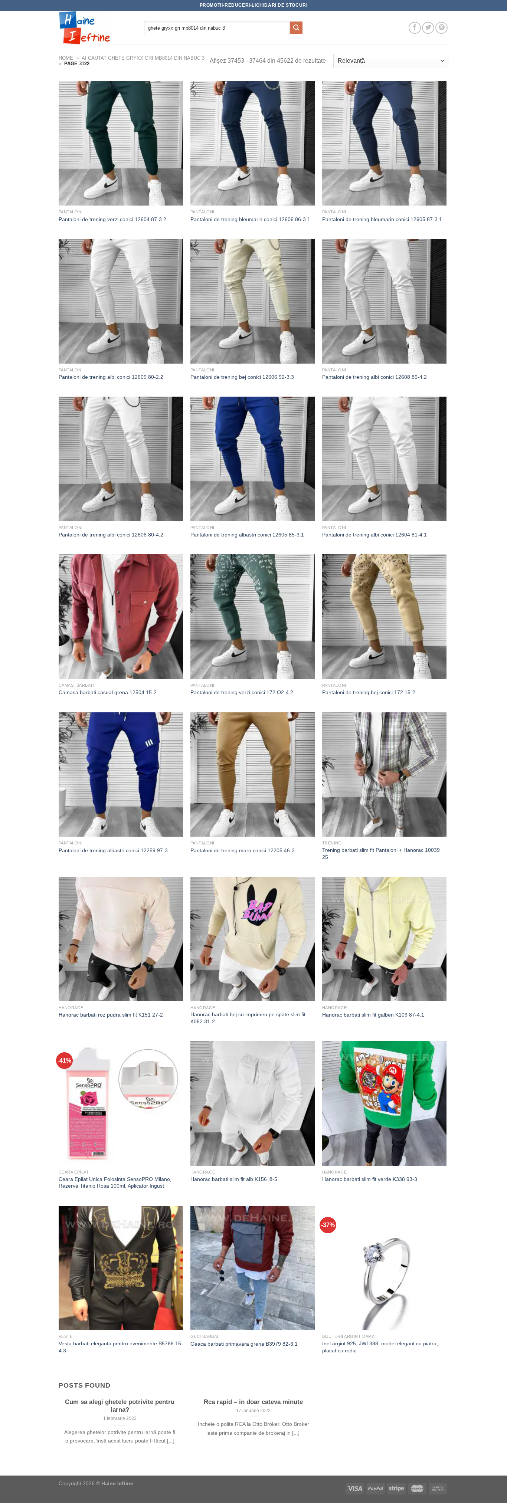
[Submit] (296, 28)
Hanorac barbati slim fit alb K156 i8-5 (233, 1179)
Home (66, 58)
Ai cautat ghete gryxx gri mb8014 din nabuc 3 (143, 58)
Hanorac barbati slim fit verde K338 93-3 (369, 1179)
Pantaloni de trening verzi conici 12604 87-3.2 (112, 219)
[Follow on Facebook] (415, 28)
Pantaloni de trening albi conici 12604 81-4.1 (374, 535)
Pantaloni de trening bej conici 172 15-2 (368, 692)
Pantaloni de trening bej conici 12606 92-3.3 (242, 377)
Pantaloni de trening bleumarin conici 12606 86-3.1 (250, 219)
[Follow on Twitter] (428, 28)
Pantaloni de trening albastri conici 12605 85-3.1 (247, 535)
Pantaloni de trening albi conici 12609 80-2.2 (111, 377)
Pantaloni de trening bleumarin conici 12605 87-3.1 (382, 219)
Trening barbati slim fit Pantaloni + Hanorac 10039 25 (381, 853)
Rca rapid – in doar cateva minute (253, 1401)
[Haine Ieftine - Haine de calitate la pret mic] (96, 28)
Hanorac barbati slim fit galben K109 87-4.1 (373, 1015)
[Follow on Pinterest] (441, 28)
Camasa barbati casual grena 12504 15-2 (108, 692)
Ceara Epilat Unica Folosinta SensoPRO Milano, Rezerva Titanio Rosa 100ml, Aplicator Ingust (115, 1182)
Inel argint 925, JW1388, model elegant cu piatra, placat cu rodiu (380, 1346)
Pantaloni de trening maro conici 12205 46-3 (242, 850)
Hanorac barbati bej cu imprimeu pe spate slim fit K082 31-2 (247, 1017)
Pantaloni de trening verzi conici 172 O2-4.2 (241, 692)
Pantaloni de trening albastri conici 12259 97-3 (113, 850)
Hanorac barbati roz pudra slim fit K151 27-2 (111, 1015)
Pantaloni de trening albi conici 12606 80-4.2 (111, 535)
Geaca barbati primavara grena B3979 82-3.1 (244, 1344)
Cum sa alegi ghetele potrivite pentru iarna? (119, 1406)
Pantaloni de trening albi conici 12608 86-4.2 (374, 377)
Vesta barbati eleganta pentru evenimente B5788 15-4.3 (121, 1346)
